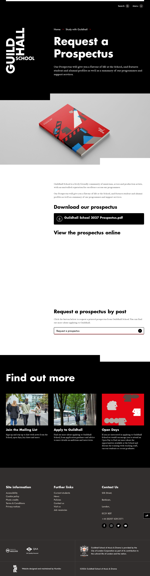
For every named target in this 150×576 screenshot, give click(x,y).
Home (57, 29)
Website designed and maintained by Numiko (41, 568)
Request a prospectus (68, 330)
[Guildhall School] (20, 6)
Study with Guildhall (77, 29)
